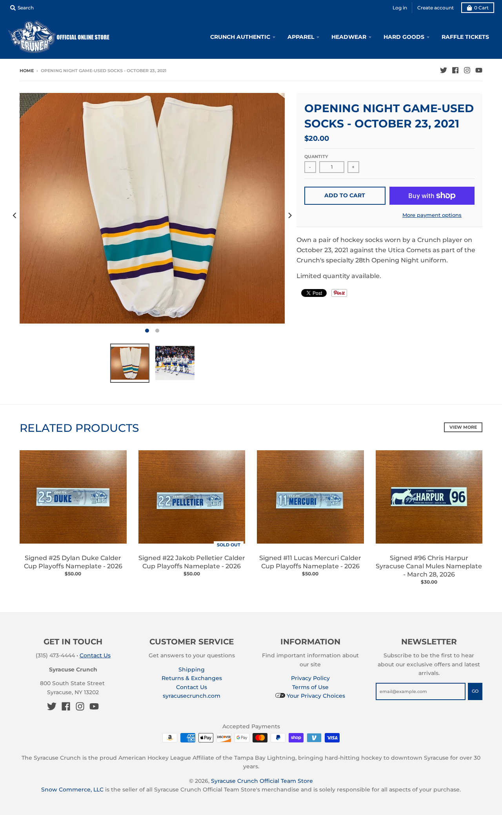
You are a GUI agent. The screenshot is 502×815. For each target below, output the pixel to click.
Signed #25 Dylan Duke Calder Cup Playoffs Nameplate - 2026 (73, 562)
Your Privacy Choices (315, 695)
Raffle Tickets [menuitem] (465, 36)
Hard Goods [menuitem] (404, 36)
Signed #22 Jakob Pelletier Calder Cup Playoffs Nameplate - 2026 (191, 562)
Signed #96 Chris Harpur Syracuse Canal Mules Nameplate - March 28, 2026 (429, 566)
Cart (481, 8)
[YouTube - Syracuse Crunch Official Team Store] (478, 70)
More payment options (432, 215)
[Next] (289, 215)
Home (27, 70)
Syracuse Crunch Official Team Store (262, 780)
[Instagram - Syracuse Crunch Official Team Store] (467, 70)
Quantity (316, 156)
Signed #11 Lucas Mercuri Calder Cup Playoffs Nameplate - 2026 (310, 562)
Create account (435, 8)
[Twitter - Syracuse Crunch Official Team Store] (443, 70)
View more (463, 427)
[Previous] (15, 215)
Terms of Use (310, 687)
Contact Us (95, 655)
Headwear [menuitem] (348, 36)
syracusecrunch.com (191, 695)
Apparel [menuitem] (300, 36)
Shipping (191, 669)
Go (475, 691)
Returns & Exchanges (192, 678)
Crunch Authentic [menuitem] (240, 36)
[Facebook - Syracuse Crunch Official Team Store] (455, 70)
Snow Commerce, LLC (72, 789)
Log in (400, 8)
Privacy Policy (310, 678)
